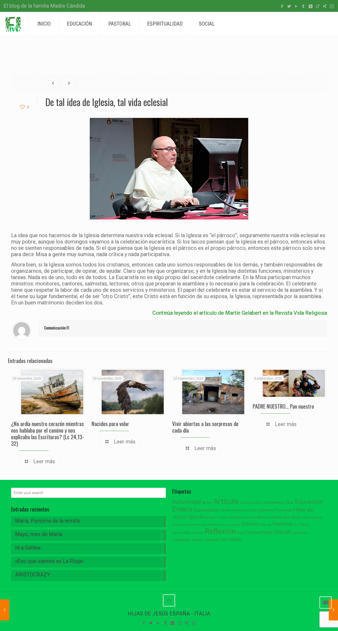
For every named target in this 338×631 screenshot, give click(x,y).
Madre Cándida (269, 517)
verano (198, 540)
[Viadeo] (317, 6)
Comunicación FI (56, 328)
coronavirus (273, 502)
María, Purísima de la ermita (47, 521)
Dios (290, 502)
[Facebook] (282, 6)
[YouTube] (296, 6)
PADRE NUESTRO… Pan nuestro (283, 406)
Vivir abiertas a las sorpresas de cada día (205, 426)
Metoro (317, 517)
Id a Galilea (27, 547)
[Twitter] (289, 6)
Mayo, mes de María (38, 534)
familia (225, 510)
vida (224, 539)
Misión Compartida (186, 525)
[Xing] (324, 6)
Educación (309, 502)
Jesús (223, 517)
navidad (235, 525)
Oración (250, 524)
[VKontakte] (310, 6)
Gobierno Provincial (275, 510)
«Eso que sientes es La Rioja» (49, 561)
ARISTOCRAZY (32, 574)
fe (233, 510)
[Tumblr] (303, 6)
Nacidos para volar (110, 423)
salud (241, 533)
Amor (207, 502)
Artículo (226, 501)
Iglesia (196, 517)
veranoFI (212, 540)
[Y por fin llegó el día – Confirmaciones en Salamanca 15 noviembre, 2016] (4, 609)
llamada (249, 517)
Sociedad (299, 533)
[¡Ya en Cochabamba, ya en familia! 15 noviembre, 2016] (333, 609)
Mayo (306, 517)
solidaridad (181, 540)
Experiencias (206, 510)
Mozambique (210, 525)
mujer (225, 525)
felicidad (242, 510)
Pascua (265, 525)
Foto (253, 510)
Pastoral (282, 524)
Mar (287, 517)
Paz (295, 525)
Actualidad (186, 502)
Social (282, 532)
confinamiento (251, 503)
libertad (235, 517)
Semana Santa (260, 532)
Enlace (182, 509)
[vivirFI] (13, 24)
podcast (198, 533)
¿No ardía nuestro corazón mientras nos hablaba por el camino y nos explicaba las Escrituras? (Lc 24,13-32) (47, 433)
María (296, 517)
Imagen (211, 517)
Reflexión (220, 531)
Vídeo (235, 539)
